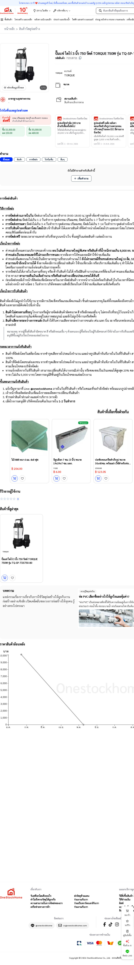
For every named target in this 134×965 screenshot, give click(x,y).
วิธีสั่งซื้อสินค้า (126, 895)
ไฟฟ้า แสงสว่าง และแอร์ (82, 19)
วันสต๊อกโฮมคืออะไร (41, 895)
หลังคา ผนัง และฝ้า (42, 19)
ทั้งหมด (6, 159)
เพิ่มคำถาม (83, 178)
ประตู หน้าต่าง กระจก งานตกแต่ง (110, 19)
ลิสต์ (121, 903)
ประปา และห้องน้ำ (62, 19)
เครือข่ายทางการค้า (40, 906)
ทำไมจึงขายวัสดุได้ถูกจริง (43, 899)
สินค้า (19, 159)
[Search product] (100, 10)
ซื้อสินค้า (8, 19)
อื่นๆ (63, 159)
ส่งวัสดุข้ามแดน (81, 895)
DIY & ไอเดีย (42, 10)
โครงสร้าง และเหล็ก (23, 19)
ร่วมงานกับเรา (81, 899)
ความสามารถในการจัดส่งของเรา (47, 903)
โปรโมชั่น (49, 159)
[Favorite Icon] (22, 478)
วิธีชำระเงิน (124, 899)
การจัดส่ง (33, 159)
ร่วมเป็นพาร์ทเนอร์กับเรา (86, 903)
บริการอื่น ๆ (62, 10)
